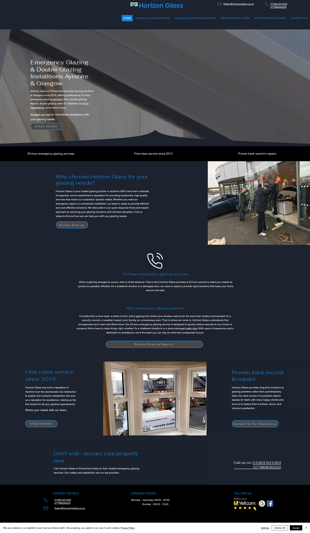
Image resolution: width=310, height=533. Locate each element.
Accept (296, 527)
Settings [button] (265, 527)
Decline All (279, 527)
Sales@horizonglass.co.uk (238, 3)
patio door (191, 328)
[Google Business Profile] (262, 503)
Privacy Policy (128, 527)
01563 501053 (267, 462)
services (57, 99)
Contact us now (40, 114)
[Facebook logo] (270, 503)
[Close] (306, 527)
